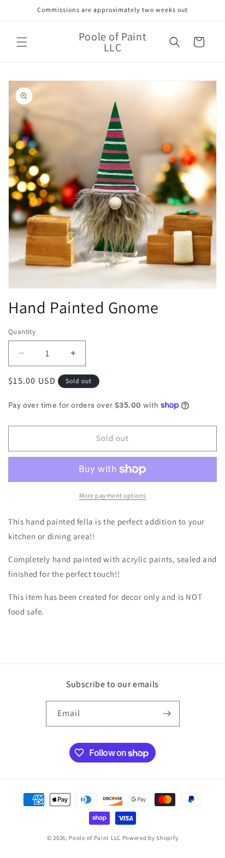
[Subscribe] (167, 713)
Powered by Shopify (150, 838)
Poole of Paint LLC (95, 838)
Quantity (21, 331)
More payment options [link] (112, 495)
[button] (22, 42)
